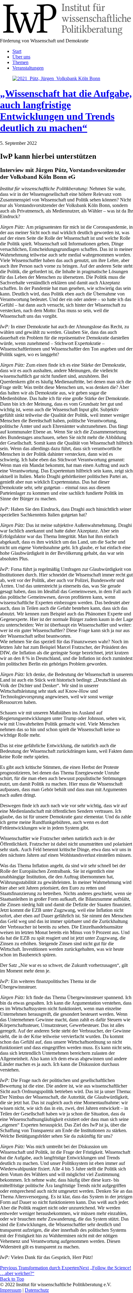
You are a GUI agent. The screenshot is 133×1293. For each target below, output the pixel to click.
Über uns (21, 56)
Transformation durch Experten (39, 1267)
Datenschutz (37, 1290)
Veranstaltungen (28, 68)
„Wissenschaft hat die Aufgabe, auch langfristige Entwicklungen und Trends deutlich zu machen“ (66, 110)
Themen (20, 62)
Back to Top (12, 1279)
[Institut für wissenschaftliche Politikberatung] (66, 35)
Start (16, 51)
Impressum (10, 1290)
